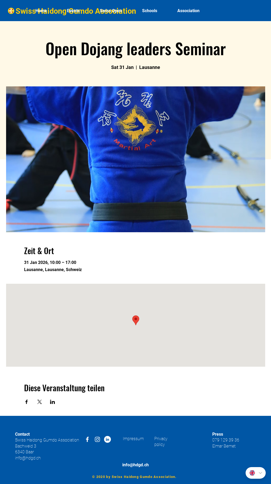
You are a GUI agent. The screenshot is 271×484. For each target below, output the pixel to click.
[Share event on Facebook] (26, 402)
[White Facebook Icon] (87, 439)
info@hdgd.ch (28, 457)
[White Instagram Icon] (97, 439)
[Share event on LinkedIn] (52, 402)
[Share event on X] (39, 402)
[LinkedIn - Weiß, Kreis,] (107, 439)
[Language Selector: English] (256, 473)
